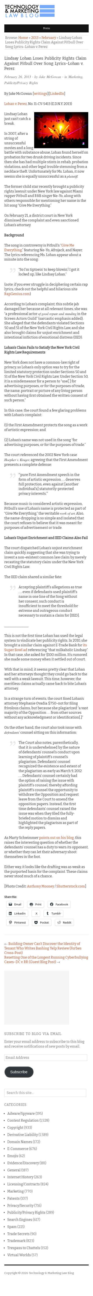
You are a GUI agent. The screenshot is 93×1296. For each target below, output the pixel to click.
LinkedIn (57, 94)
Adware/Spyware (21, 1114)
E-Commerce (17, 1149)
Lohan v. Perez (15, 104)
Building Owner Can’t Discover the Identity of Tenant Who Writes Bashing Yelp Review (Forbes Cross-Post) (43, 948)
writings (40, 94)
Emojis (12, 1156)
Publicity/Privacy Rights (21, 82)
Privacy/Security (20, 1206)
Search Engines (19, 1220)
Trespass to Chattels (23, 1248)
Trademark (16, 1241)
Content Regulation (23, 1120)
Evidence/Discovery (23, 1163)
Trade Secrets (18, 1234)
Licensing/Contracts (23, 1184)
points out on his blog (56, 838)
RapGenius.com (17, 294)
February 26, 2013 (17, 76)
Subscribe (18, 1072)
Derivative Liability (22, 1135)
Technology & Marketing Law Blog (51, 1273)
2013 (34, 38)
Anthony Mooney (40, 886)
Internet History (20, 1177)
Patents (13, 1198)
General (14, 1170)
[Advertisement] (36, 998)
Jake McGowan (50, 76)
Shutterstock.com (70, 886)
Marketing (75, 76)
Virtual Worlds (19, 1255)
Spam (12, 1227)
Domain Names (19, 1142)
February (49, 38)
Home (23, 38)
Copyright (15, 1128)
